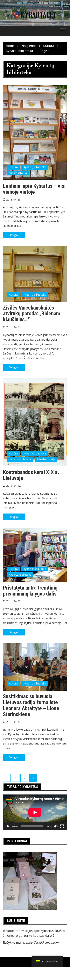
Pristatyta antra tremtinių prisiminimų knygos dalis (30, 591)
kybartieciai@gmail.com (42, 942)
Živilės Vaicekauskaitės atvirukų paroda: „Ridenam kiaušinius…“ (31, 314)
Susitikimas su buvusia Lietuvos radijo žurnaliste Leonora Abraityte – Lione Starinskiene (31, 705)
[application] (35, 812)
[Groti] (8, 826)
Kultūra (13, 167)
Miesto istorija (18, 173)
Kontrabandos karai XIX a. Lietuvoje (31, 475)
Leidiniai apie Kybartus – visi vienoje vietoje (34, 189)
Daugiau (14, 235)
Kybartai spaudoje (34, 453)
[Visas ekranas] (62, 826)
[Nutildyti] (56, 826)
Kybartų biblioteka (34, 167)
